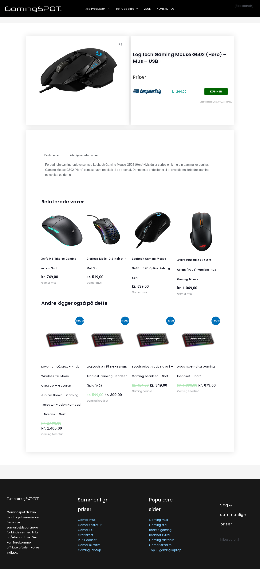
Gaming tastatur (161, 540)
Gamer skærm (89, 545)
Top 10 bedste (124, 9)
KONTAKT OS (166, 9)
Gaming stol (158, 525)
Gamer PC (85, 530)
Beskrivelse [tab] (51, 155)
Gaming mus (158, 520)
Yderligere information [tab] (84, 155)
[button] (106, 8)
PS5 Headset (87, 540)
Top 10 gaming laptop (165, 550)
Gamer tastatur (90, 525)
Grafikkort (85, 535)
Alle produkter (95, 9)
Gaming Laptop (89, 550)
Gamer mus (87, 520)
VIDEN (147, 9)
